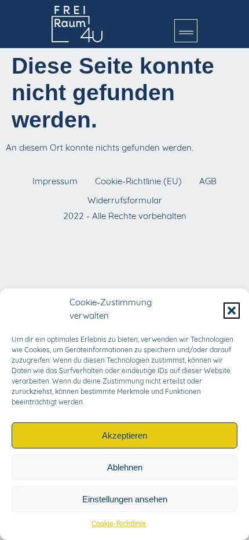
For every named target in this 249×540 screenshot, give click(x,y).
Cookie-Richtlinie (118, 524)
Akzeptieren (124, 435)
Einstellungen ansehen (124, 499)
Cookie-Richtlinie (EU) (138, 182)
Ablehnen (124, 467)
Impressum (55, 182)
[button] (231, 310)
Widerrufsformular (124, 201)
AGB (208, 182)
